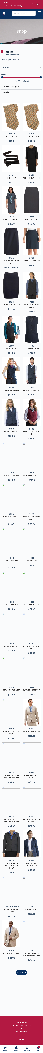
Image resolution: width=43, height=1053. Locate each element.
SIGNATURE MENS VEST (11, 562)
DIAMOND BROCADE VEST (11, 518)
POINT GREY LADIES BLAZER (31, 776)
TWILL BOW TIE (11, 178)
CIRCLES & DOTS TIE (32, 136)
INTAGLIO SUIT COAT (31, 731)
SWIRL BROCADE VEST (31, 475)
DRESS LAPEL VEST (11, 431)
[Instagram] (23, 1039)
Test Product (11, 136)
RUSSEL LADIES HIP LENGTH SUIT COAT (11, 820)
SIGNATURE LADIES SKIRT (11, 262)
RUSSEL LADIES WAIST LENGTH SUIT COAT (31, 820)
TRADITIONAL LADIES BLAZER (11, 910)
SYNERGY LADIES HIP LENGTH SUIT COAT (11, 776)
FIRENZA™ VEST (11, 349)
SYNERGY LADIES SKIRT (11, 305)
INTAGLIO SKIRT (31, 219)
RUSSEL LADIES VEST (11, 390)
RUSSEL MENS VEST (11, 605)
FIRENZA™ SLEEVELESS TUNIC (31, 306)
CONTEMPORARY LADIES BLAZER (31, 864)
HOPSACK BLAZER (32, 909)
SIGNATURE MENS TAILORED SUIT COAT (31, 954)
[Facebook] (20, 1039)
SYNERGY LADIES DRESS (11, 219)
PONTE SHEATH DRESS (31, 178)
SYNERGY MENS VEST (32, 605)
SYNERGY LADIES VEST (31, 390)
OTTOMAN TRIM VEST (11, 475)
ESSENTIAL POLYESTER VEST (31, 432)
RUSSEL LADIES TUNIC (31, 349)
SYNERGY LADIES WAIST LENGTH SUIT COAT (11, 865)
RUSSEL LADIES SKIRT (32, 261)
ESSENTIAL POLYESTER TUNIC (31, 518)
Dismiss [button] (38, 4)
